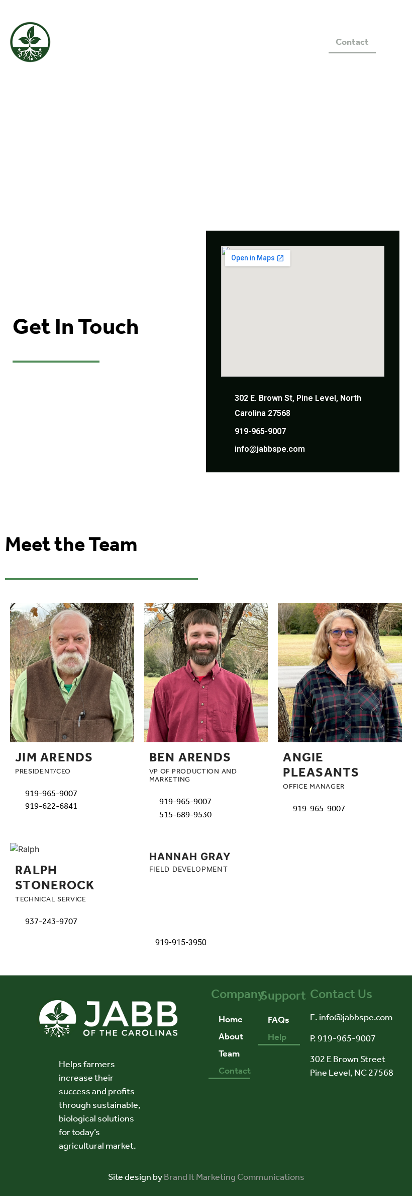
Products (265, 41)
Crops (309, 41)
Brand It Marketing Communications (234, 1176)
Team (229, 1053)
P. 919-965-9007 (343, 1038)
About (220, 41)
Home (181, 41)
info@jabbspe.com (270, 449)
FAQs (278, 1019)
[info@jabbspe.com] (226, 447)
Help (277, 1036)
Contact (352, 41)
